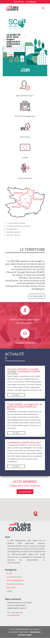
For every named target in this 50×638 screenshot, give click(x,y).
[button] (36, 513)
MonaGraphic (35, 632)
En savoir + (10, 56)
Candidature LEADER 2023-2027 (24, 442)
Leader (25, 157)
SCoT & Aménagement (25, 116)
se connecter (25, 491)
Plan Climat (25, 137)
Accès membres (25, 178)
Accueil (9, 573)
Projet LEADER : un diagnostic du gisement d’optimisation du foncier (24, 407)
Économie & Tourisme (15, 584)
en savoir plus (37, 296)
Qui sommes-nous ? (25, 95)
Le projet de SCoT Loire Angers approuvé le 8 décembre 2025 (13, 40)
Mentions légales (25, 635)
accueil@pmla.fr (13, 615)
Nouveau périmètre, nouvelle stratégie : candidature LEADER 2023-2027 (23, 371)
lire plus (16, 395)
